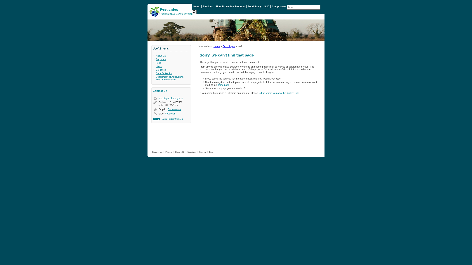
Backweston (174, 109)
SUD (266, 6)
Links (211, 152)
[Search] (194, 12)
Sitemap (202, 152)
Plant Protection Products (230, 6)
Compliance (279, 6)
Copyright (179, 152)
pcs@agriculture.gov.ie (171, 98)
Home (196, 6)
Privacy (168, 152)
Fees (158, 62)
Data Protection (164, 73)
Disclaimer (191, 152)
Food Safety (254, 6)
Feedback (170, 113)
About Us (161, 55)
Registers (161, 59)
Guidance (161, 69)
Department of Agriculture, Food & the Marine (170, 78)
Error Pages (229, 46)
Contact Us (160, 90)
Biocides (208, 6)
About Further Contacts (172, 119)
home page (223, 85)
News (159, 66)
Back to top (157, 152)
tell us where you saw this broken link (279, 93)
